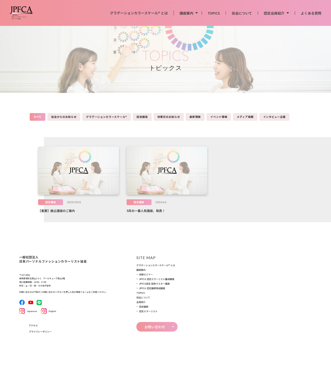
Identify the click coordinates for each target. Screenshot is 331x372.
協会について (143, 297)
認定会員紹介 (274, 13)
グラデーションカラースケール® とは (155, 265)
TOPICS (214, 13)
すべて (38, 117)
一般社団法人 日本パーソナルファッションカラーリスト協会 (53, 259)
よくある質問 (311, 13)
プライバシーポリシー (40, 331)
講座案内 (141, 270)
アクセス (33, 325)
